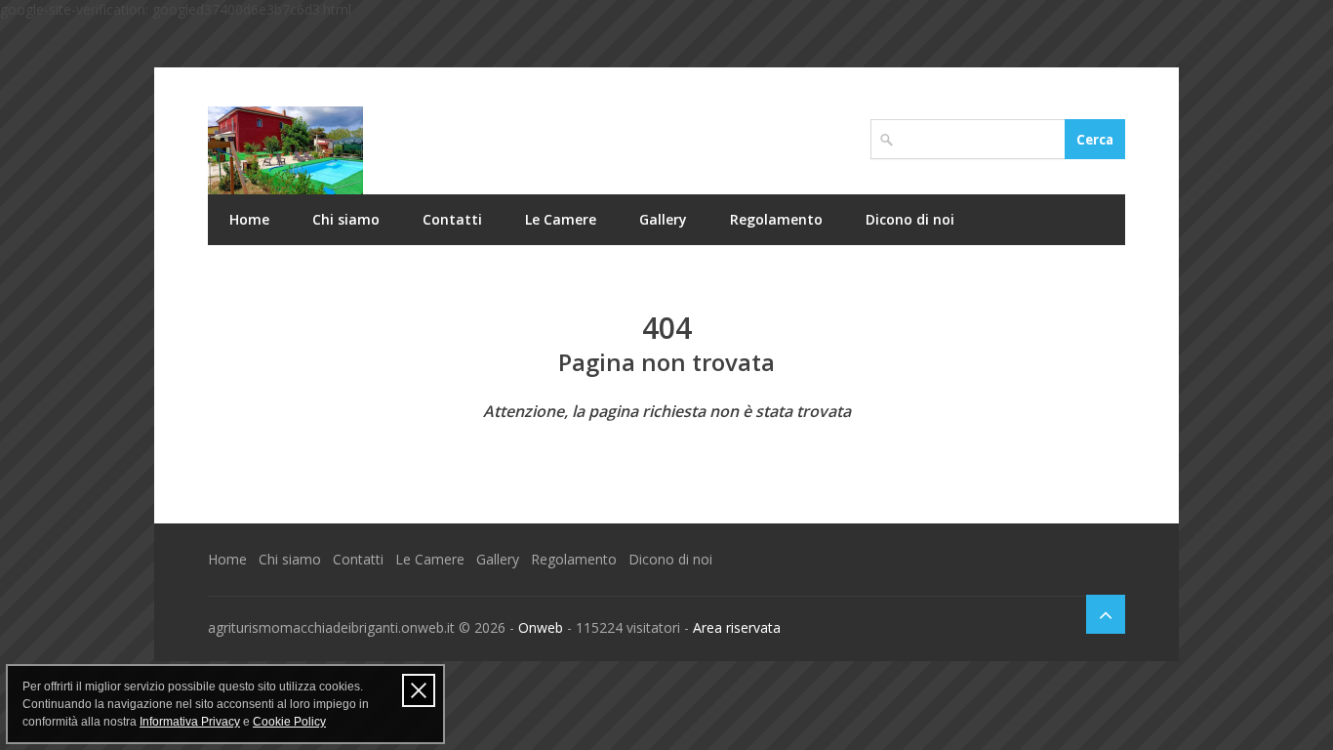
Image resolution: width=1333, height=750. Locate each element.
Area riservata (737, 627)
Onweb (540, 627)
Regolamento (776, 219)
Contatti (452, 219)
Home (249, 219)
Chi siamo (346, 219)
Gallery (663, 219)
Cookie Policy (289, 722)
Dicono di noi (910, 219)
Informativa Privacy (190, 722)
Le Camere (560, 219)
